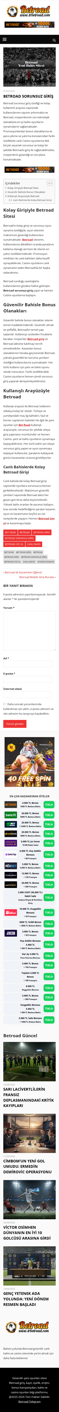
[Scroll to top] (54, 1407)
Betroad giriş (35, 339)
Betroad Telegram (29, 1401)
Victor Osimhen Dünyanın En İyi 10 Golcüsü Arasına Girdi (27, 1233)
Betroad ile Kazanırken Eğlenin (23, 572)
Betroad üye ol (14, 544)
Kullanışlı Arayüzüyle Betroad (23, 196)
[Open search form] (54, 40)
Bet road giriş (23, 552)
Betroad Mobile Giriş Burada (36, 577)
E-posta (9, 673)
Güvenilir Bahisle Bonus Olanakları (26, 192)
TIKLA (49, 804)
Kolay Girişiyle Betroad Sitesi (23, 187)
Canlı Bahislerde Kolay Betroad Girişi (32, 200)
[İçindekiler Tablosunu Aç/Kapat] (48, 183)
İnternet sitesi (12, 689)
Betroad (27, 239)
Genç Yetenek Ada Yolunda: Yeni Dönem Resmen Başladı (26, 1299)
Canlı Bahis (33, 544)
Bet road (10, 532)
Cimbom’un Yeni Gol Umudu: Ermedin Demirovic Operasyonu (27, 1166)
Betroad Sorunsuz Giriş (19, 538)
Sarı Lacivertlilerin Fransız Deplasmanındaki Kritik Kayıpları (28, 1097)
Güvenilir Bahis (45, 561)
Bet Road (24, 425)
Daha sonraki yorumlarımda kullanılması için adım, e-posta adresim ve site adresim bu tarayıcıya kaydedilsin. (28, 708)
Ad (6, 658)
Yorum (8, 608)
